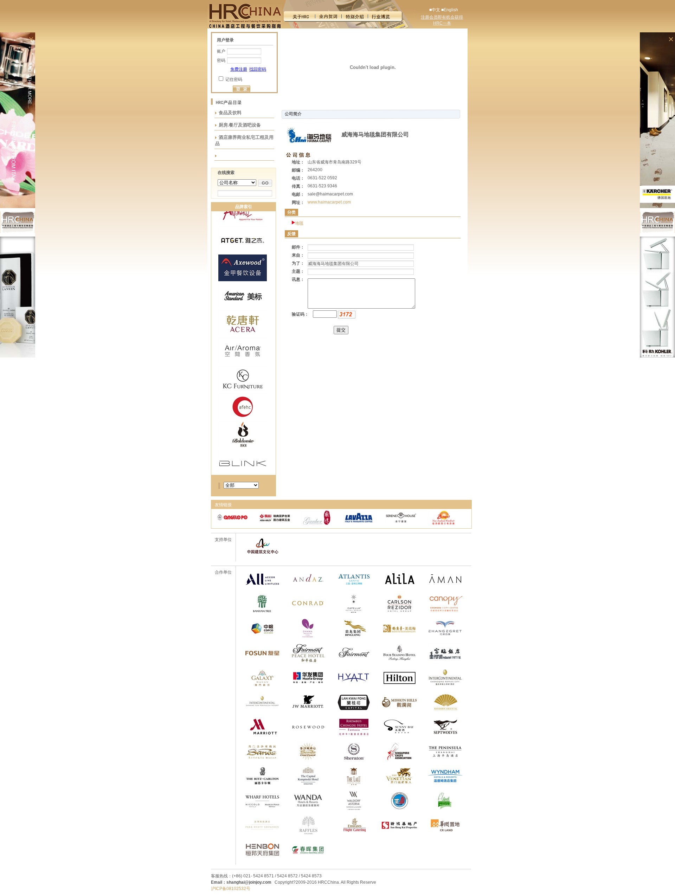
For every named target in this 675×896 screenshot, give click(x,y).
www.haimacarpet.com (329, 202)
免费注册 (238, 69)
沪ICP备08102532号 (230, 888)
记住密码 (233, 79)
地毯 (299, 223)
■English (449, 9)
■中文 (434, 9)
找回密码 (257, 69)
